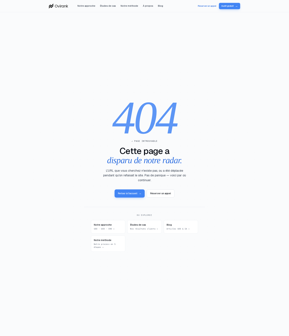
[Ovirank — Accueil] (58, 6)
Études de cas (108, 5)
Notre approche (86, 5)
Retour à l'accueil (129, 193)
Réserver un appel (207, 6)
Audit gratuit (229, 6)
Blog (160, 5)
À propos (148, 5)
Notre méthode (129, 5)
